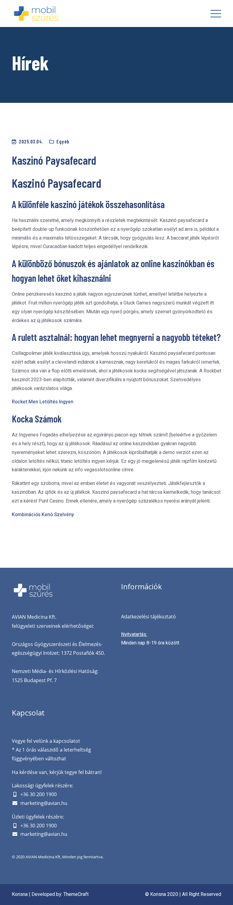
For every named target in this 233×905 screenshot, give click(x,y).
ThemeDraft (76, 894)
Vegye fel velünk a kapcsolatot (46, 741)
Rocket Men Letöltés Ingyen (42, 401)
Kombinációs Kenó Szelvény (43, 514)
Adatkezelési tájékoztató (148, 616)
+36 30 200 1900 (38, 794)
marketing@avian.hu (43, 803)
